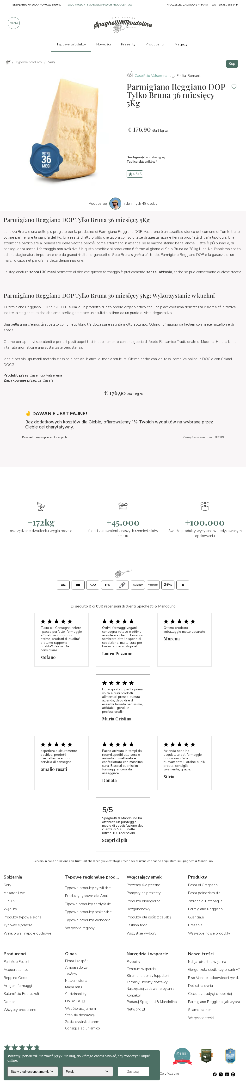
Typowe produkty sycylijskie (88, 888)
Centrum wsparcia (141, 968)
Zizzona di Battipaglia (205, 901)
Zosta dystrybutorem (82, 1021)
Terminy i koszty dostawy (147, 982)
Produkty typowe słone (23, 917)
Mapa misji (73, 987)
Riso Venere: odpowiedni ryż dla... (215, 977)
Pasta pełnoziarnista (204, 893)
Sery (7, 885)
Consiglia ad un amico (82, 1028)
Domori (10, 1001)
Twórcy (71, 974)
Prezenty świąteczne (143, 885)
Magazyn (182, 44)
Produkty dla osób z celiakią (149, 917)
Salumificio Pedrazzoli (21, 993)
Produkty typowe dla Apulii (87, 895)
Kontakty (134, 995)
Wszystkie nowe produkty (209, 933)
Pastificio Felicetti (17, 961)
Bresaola (195, 925)
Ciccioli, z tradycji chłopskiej (210, 993)
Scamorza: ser (199, 1009)
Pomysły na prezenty (144, 893)
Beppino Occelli (16, 977)
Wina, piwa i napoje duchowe (27, 933)
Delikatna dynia (200, 985)
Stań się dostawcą (80, 1015)
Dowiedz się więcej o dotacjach (44, 437)
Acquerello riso (16, 969)
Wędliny (10, 909)
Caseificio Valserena (151, 75)
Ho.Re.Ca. (73, 1001)
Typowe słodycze (18, 925)
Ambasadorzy (76, 967)
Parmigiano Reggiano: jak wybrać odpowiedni (215, 1001)
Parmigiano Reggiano (205, 909)
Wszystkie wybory (141, 933)
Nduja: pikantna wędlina (207, 961)
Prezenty (128, 44)
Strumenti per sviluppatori (148, 975)
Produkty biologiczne (143, 901)
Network (134, 1009)
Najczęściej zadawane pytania (150, 988)
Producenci (155, 44)
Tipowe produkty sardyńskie (88, 904)
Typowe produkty (71, 44)
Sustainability (75, 993)
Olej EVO (11, 901)
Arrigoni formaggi (18, 985)
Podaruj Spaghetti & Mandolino (152, 1001)
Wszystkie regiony (80, 928)
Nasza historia (76, 980)
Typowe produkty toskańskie (88, 912)
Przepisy (133, 961)
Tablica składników (141, 162)
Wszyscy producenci (20, 1009)
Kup (232, 63)
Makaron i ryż (14, 893)
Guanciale (196, 917)
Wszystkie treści (201, 1018)
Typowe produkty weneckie (88, 920)
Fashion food (137, 925)
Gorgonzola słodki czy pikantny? (214, 969)
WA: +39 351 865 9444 (225, 4)
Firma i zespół (76, 961)
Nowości (103, 44)
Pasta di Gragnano (203, 885)
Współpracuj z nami (81, 1008)
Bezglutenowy (138, 909)
